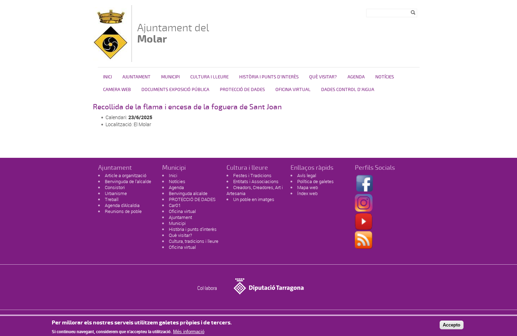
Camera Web (117, 89)
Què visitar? (323, 77)
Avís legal (306, 175)
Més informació (188, 331)
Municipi (170, 77)
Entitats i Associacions (256, 181)
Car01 (175, 205)
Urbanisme (116, 193)
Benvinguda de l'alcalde (128, 181)
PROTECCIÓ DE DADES (242, 89)
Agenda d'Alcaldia (122, 205)
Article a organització (125, 175)
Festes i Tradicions (252, 175)
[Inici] (110, 58)
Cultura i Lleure (209, 77)
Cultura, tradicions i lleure (193, 241)
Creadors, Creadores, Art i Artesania (254, 190)
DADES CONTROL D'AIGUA (347, 89)
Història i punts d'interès (193, 229)
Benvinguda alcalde (188, 193)
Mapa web (307, 187)
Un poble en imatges (253, 199)
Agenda (356, 77)
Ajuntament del (173, 33)
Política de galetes (315, 181)
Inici (107, 77)
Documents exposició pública (175, 89)
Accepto (451, 325)
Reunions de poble (123, 211)
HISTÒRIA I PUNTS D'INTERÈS (269, 77)
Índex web (307, 193)
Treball (112, 199)
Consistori (115, 187)
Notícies (384, 77)
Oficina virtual (293, 89)
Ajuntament (136, 77)
